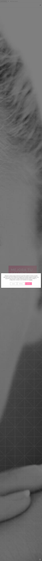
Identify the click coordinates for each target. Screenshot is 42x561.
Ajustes (30, 279)
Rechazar (21, 283)
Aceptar (28, 283)
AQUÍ (6, 278)
